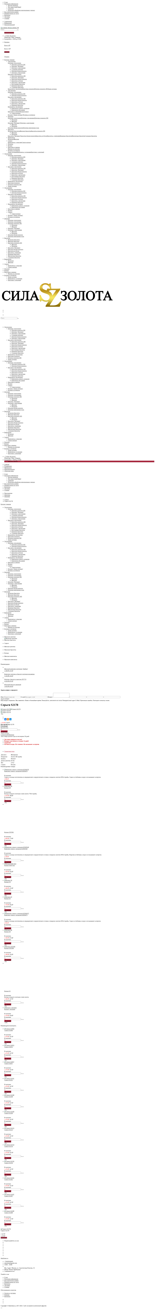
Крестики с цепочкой (14, 280)
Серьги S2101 (8, 1080)
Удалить (6, 56)
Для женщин (8, 361)
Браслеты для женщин (15, 367)
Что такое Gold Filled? (14, 7)
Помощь (6, 1295)
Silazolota (7, 496)
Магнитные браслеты (14, 256)
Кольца (10, 210)
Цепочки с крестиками (18, 160)
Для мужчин (8, 327)
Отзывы (6, 18)
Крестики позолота (14, 183)
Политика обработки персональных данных (21, 10)
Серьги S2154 (8, 1146)
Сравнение (8, 466)
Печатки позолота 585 (14, 184)
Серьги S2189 (8, 1212)
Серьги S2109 (8, 1113)
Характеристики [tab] (9, 751)
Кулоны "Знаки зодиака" (15, 215)
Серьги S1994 (8, 1030)
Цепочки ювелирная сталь (16, 236)
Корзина (6, 52)
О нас (6, 2)
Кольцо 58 (7, 788)
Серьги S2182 (8, 1179)
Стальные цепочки (17, 162)
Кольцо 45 (7, 898)
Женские (14, 226)
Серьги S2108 (8, 1096)
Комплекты (7, 432)
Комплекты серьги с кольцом (20, 205)
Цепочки (7, 392)
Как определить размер (11, 12)
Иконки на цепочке (14, 273)
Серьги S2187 (8, 1196)
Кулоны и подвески (14, 217)
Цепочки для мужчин (14, 220)
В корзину (7, 784)
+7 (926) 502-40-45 (10, 36)
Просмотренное (10, 469)
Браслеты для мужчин (14, 340)
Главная (6, 464)
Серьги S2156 (8, 1163)
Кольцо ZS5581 (9, 832)
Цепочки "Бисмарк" (17, 158)
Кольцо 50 (7, 882)
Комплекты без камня (18, 207)
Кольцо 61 (7, 991)
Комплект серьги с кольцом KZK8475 (15, 915)
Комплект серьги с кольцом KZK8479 (15, 771)
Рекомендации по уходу (11, 13)
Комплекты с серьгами (15, 265)
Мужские (14, 225)
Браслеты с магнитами (18, 175)
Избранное (8, 467)
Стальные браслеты (17, 179)
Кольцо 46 (7, 931)
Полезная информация (11, 4)
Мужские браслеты (14, 239)
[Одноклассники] (8, 719)
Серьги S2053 (8, 1047)
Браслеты (7, 411)
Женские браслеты (13, 241)
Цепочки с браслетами (18, 165)
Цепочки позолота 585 (18, 157)
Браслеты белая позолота (19, 171)
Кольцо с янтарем (9, 1009)
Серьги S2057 (8, 1063)
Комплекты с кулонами (15, 278)
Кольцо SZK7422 (9, 865)
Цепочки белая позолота (18, 163)
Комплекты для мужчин (15, 181)
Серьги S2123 (8, 1130)
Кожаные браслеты (17, 178)
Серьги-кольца (15, 214)
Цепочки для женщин (14, 222)
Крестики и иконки (14, 209)
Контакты (7, 15)
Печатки (7, 269)
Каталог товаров (6, 504)
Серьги (10, 385)
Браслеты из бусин (17, 173)
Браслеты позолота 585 (18, 168)
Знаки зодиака (12, 186)
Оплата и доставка (10, 1293)
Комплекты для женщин (15, 377)
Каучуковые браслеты (18, 176)
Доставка (7, 17)
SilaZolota (7, 495)
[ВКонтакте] (5, 719)
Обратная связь (9, 471)
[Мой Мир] (10, 719)
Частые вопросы (13, 5)
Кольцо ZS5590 (9, 948)
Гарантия (11, 8)
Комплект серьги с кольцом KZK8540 (15, 849)
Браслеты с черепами (14, 252)
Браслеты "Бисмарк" (17, 170)
